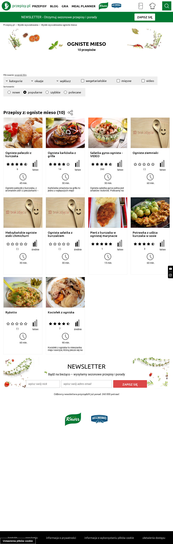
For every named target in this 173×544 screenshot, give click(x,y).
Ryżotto (11, 312)
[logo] (16, 5)
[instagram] (170, 275)
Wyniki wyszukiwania (28, 24)
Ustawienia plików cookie (18, 540)
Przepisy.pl (9, 24)
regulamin (32, 537)
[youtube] (170, 269)
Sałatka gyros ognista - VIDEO (106, 154)
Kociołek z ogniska (61, 312)
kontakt (12, 537)
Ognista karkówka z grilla (62, 154)
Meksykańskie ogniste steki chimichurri (21, 234)
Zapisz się (130, 384)
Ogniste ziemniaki (145, 153)
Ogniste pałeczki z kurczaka (18, 154)
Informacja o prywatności (61, 537)
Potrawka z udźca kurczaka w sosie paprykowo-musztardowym (145, 234)
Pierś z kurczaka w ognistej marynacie (103, 234)
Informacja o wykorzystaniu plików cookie (109, 537)
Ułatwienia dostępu (153, 537)
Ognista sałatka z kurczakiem (60, 234)
